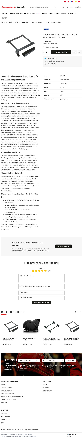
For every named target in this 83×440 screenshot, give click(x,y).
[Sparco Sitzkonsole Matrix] (31, 326)
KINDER (57, 13)
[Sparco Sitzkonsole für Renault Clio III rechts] (72, 326)
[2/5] (36, 271)
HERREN (44, 13)
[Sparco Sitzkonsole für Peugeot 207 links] (10, 326)
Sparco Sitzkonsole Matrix (29, 339)
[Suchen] (55, 7)
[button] (75, 312)
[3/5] (39, 271)
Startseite (4, 22)
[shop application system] (74, 435)
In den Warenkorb (61, 52)
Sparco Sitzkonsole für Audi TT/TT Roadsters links (51, 339)
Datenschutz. (23, 369)
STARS (26, 13)
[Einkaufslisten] (71, 7)
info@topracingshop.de (33, 429)
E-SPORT (63, 13)
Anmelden (71, 360)
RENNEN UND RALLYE (16, 13)
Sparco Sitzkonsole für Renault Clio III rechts (71, 339)
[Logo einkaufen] (13, 7)
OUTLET (4, 18)
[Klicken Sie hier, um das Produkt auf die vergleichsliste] (80, 52)
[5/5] (45, 271)
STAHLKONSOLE (25, 22)
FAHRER (32, 13)
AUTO (38, 13)
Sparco (51, 41)
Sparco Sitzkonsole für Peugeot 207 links (10, 339)
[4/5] (42, 271)
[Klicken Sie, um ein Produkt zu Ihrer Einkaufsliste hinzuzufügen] (74, 52)
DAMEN (51, 13)
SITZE (16, 22)
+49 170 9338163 (8, 429)
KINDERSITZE (72, 13)
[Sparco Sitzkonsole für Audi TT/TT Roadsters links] (51, 326)
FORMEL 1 (5, 13)
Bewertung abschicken (41, 302)
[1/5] (33, 271)
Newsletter (10, 360)
